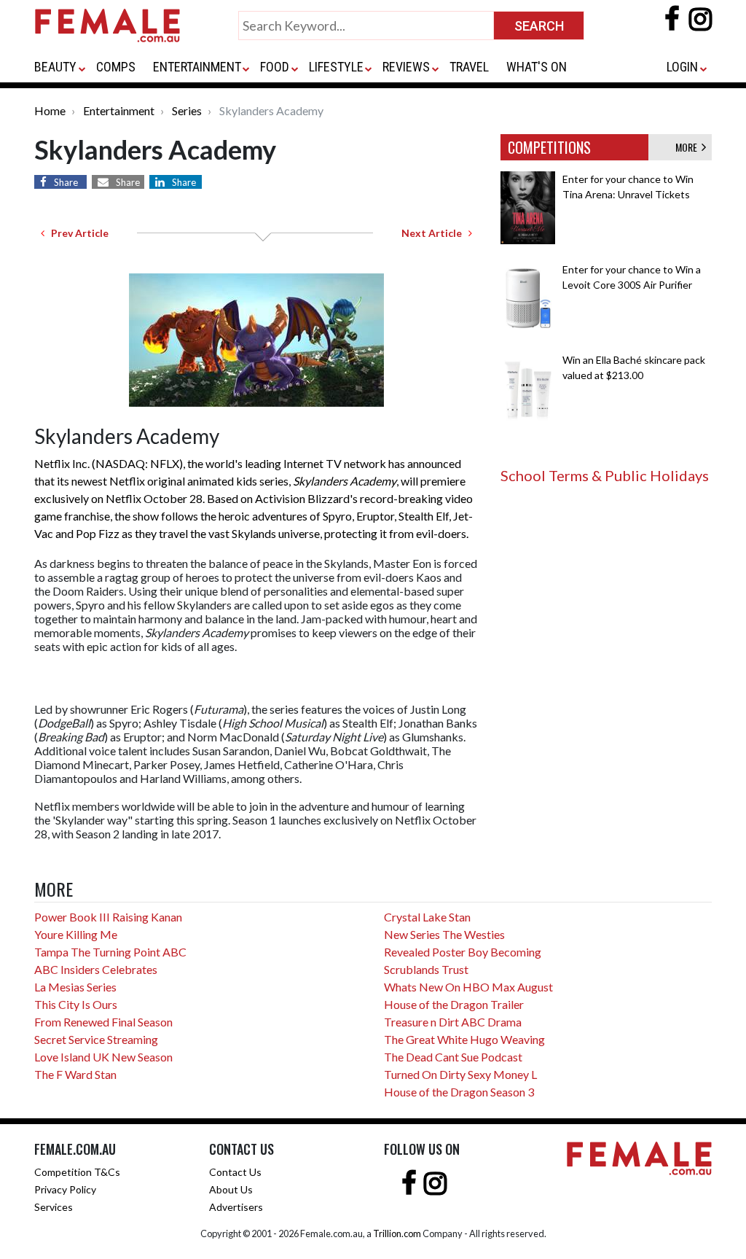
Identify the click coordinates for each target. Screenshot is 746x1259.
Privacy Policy (65, 1189)
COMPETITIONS (549, 147)
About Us (231, 1189)
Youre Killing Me (75, 934)
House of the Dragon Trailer (454, 1004)
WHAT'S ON (536, 66)
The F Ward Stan (75, 1074)
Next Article (434, 233)
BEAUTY (55, 66)
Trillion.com (397, 1233)
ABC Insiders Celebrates (95, 969)
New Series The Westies (444, 934)
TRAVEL (469, 66)
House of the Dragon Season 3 (459, 1092)
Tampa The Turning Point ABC (110, 952)
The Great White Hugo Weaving (464, 1039)
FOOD (274, 66)
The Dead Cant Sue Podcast (453, 1057)
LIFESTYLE (336, 66)
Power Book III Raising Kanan (108, 917)
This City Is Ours (75, 1004)
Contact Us (235, 1172)
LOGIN (682, 66)
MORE (688, 147)
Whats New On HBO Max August (468, 987)
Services (53, 1207)
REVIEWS (406, 66)
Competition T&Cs (77, 1172)
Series (187, 110)
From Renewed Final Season (103, 1022)
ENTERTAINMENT (197, 66)
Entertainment (118, 110)
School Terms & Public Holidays (604, 475)
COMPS (116, 66)
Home (50, 110)
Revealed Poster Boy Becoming (462, 952)
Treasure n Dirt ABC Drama (453, 1022)
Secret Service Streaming (96, 1039)
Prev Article (76, 233)
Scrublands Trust (426, 969)
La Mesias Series (75, 987)
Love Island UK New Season (103, 1057)
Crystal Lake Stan (427, 917)
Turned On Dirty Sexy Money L (460, 1074)
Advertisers (236, 1207)
